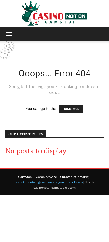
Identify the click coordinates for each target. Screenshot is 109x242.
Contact (18, 182)
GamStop (25, 177)
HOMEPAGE (71, 109)
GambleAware (46, 177)
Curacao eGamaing (74, 177)
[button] (9, 34)
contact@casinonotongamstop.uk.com (55, 182)
